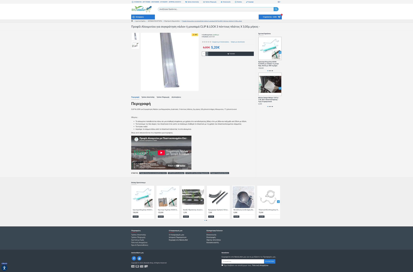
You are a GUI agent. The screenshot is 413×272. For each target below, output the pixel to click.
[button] (260, 52)
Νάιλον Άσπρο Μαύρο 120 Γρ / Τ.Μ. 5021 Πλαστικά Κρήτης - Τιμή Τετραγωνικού (268, 99)
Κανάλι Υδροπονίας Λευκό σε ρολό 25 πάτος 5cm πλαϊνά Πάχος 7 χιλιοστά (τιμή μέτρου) (193, 210)
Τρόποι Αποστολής (147, 97)
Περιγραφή (135, 97)
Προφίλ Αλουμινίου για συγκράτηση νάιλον (153, 173)
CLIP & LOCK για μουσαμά (176, 173)
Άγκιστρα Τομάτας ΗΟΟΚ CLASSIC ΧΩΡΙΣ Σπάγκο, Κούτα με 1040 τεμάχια (168, 210)
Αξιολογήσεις (176, 97)
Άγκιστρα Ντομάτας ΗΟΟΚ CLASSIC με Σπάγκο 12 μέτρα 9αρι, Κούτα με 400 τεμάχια (268, 63)
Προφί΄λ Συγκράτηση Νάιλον (219, 173)
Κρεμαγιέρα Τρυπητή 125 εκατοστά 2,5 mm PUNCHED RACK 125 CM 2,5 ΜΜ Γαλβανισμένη (218, 210)
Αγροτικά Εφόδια (140, 21)
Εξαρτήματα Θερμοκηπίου (172, 21)
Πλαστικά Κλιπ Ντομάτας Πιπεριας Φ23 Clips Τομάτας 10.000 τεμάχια (269, 210)
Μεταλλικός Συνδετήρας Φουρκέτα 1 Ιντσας (243, 210)
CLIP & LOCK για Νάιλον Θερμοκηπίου (197, 173)
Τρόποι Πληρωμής (163, 97)
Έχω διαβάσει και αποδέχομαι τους (246, 265)
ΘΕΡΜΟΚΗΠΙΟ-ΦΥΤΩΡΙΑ (155, 21)
